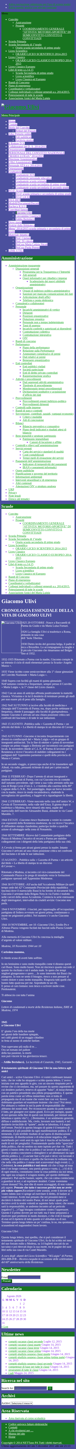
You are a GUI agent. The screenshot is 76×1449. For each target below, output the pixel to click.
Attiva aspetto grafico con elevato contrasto (32, 7)
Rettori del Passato (26, 130)
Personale (21, 306)
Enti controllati (24, 363)
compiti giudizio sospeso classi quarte (29, 1354)
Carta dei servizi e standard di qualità (43, 451)
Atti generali (29, 275)
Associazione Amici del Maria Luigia (29, 98)
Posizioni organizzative (35, 316)
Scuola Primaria (17, 41)
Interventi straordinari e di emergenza (36, 480)
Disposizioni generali (27, 268)
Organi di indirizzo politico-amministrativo (46, 290)
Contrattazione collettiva (36, 331)
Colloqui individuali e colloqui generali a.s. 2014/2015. (39, 91)
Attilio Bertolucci (25, 219)
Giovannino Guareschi (28, 215)
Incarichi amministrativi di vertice (41, 309)
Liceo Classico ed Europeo (31, 79)
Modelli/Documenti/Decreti (23, 203)
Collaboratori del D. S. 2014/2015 (27, 146)
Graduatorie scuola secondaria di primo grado (41, 184)
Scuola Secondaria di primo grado (34, 72)
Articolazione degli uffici (36, 297)
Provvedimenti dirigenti (36, 404)
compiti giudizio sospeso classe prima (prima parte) (36, 1357)
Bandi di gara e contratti (29, 410)
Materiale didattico (18, 234)
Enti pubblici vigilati (34, 366)
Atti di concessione (33, 420)
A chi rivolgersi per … (20, 1430)
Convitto (13, 19)
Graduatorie (15, 171)
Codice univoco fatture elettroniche (28, 1424)
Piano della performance (36, 347)
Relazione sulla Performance (38, 350)
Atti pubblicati (23, 137)
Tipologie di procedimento (37, 385)
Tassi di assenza (31, 325)
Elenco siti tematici (19, 498)
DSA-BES (14, 200)
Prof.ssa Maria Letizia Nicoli (32, 244)
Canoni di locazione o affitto (45, 442)
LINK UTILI (16, 250)
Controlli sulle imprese (28, 407)
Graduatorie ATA (25, 174)
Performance (23, 344)
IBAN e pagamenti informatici (40, 467)
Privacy (12, 492)
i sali (11, 1373)
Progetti (20, 25)
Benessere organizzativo (36, 360)
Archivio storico (25, 140)
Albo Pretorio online (19, 133)
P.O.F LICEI (23, 197)
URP (11, 489)
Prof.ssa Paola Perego (28, 247)
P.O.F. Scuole (16, 190)
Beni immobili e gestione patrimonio (36, 435)
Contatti (12, 124)
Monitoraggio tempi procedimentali (42, 388)
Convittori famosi (18, 209)
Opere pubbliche (25, 470)
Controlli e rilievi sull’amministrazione (37, 445)
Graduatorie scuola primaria (31, 181)
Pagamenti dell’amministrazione (33, 461)
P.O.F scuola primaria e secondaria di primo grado (43, 193)
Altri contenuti (24, 483)
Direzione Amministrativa (22, 159)
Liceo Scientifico (17, 50)
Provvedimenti (24, 398)
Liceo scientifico (25, 76)
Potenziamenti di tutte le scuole (25, 95)
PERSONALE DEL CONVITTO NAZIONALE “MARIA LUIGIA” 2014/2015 (36, 154)
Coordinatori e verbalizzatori (24, 88)
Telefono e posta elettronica (38, 300)
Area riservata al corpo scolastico (26, 1418)
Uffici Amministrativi (20, 162)
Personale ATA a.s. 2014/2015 (25, 165)
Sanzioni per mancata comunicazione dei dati (48, 293)
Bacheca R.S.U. (17, 206)
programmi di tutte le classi (23, 1369)
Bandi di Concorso (19, 82)
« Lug (4, 1326)
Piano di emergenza (19, 85)
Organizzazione (24, 287)
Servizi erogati (24, 448)
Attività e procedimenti (28, 379)
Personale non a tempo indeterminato (43, 322)
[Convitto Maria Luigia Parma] (20, 107)
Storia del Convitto (19, 127)
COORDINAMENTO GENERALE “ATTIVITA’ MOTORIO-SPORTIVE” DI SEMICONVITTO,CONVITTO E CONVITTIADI (47, 33)
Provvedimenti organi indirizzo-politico (44, 401)
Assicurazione (23, 22)
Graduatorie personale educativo (34, 178)
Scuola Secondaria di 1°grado (25, 44)
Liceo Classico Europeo (21, 66)
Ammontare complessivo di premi (41, 353)
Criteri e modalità (32, 416)
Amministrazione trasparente (24, 265)
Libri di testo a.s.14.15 (20, 69)
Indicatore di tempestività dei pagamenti (45, 464)
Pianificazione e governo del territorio (36, 473)
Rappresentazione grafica (37, 375)
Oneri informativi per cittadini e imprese (45, 278)
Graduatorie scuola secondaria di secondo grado (42, 187)
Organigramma (16, 149)
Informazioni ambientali (29, 476)
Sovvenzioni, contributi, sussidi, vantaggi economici (45, 413)
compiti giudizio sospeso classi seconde (30, 1363)
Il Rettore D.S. (16, 143)
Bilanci (20, 423)
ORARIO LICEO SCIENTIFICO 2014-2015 (41, 54)
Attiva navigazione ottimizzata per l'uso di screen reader (39, 4)
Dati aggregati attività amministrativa (43, 382)
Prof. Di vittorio (24, 241)
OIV (25, 338)
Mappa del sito (16, 1433)
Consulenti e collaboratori (30, 303)
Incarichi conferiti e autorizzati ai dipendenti (47, 328)
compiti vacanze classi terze (23, 1347)
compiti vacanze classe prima (24, 1350)
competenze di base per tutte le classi (28, 1366)
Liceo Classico (16, 57)
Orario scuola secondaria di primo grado (38, 47)
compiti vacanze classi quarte (24, 1344)
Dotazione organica (33, 319)
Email (4, 1277)
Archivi (5, 1403)
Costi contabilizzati (33, 454)
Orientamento (16, 168)
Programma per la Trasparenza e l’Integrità (46, 271)
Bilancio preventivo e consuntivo (41, 426)
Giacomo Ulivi (24, 212)
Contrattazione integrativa (37, 334)
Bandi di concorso (26, 341)
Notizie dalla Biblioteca (21, 225)
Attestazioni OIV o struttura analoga (36, 486)
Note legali (14, 495)
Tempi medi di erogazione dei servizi (43, 457)
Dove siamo (15, 222)
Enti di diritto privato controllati (40, 372)
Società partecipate (33, 369)
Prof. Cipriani (23, 238)
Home (11, 121)
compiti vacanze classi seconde (25, 1341)
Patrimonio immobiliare (36, 439)
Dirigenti (28, 312)
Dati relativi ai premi (34, 357)
